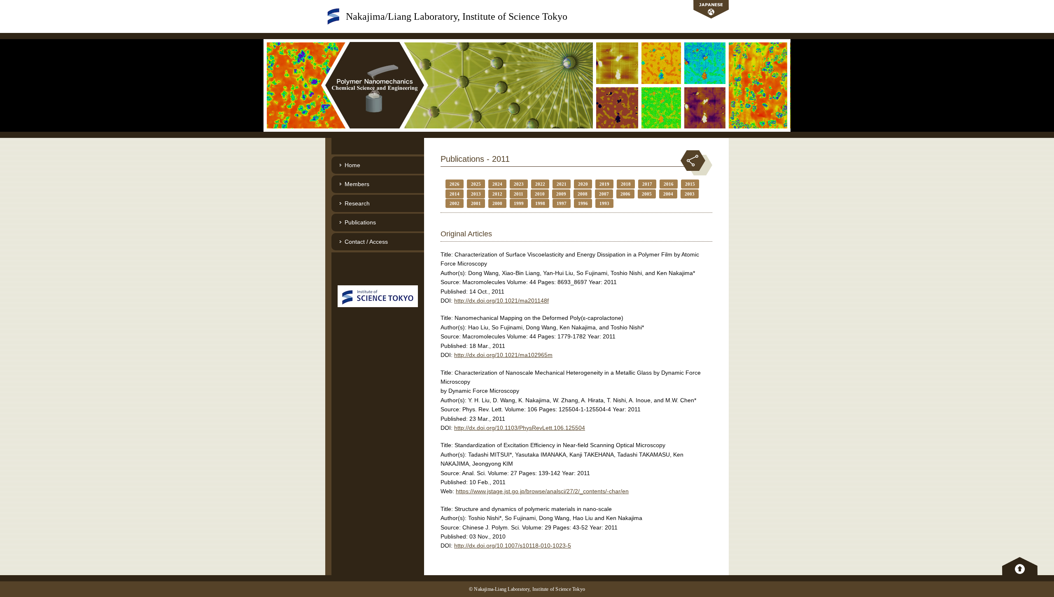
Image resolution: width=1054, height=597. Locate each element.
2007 (604, 193)
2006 (625, 193)
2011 (518, 193)
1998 (540, 203)
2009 (561, 193)
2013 (476, 193)
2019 (604, 184)
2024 (497, 184)
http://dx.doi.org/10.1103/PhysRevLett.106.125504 (519, 427)
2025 (476, 184)
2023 (519, 184)
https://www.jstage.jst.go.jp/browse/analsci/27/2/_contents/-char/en (542, 491)
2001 (476, 203)
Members (357, 184)
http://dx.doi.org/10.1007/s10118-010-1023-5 (512, 545)
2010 (540, 193)
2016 (669, 184)
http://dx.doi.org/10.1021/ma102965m (503, 355)
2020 (583, 184)
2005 (647, 193)
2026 (454, 184)
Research (357, 203)
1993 (604, 203)
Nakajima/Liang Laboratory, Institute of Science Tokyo (456, 16)
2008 (583, 193)
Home (352, 165)
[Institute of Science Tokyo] (378, 295)
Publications (360, 222)
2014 (454, 193)
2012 (497, 193)
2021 (562, 184)
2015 (690, 184)
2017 (647, 184)
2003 (690, 193)
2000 (497, 203)
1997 (562, 203)
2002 (454, 203)
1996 (583, 203)
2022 (540, 184)
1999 (519, 203)
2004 (668, 193)
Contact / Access (366, 241)
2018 (626, 184)
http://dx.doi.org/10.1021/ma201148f (501, 300)
